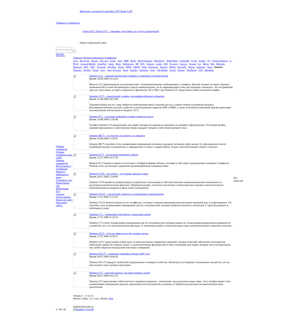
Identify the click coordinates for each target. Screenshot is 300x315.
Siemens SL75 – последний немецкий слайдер (113, 154)
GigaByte (102, 64)
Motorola (77, 67)
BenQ (133, 61)
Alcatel (94, 61)
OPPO (129, 67)
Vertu (152, 70)
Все (111, 298)
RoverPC (182, 67)
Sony (102, 70)
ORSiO (136, 67)
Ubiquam (143, 70)
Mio (213, 64)
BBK (126, 61)
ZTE (201, 70)
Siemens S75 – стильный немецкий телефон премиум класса (121, 116)
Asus (120, 61)
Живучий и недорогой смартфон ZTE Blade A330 (106, 11)
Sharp (210, 67)
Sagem (191, 67)
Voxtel (173, 70)
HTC (142, 64)
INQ (166, 64)
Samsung (200, 67)
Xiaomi (181, 70)
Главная (77, 57)
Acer (75, 61)
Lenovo (183, 64)
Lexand (192, 64)
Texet (125, 70)
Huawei (150, 64)
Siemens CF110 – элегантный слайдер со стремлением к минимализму (126, 194)
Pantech (164, 67)
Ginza (111, 64)
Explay (202, 61)
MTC (86, 67)
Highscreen (128, 64)
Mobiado (220, 64)
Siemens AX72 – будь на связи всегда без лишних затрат (119, 233)
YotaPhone (191, 70)
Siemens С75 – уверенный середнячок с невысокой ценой (120, 214)
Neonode (101, 67)
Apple (113, 61)
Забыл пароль (60, 55)
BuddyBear (172, 61)
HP (137, 64)
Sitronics (77, 70)
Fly (209, 61)
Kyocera (174, 64)
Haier (118, 64)
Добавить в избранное (68, 23)
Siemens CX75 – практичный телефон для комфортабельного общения (126, 96)
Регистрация (60, 54)
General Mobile (88, 64)
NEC (92, 67)
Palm (144, 67)
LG (199, 64)
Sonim (95, 70)
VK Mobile (162, 70)
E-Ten (194, 61)
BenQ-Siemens (145, 61)
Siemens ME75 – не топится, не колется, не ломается (117, 135)
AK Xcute (84, 61)
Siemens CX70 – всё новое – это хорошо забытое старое (118, 173)
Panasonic (153, 67)
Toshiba (134, 70)
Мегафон (209, 70)
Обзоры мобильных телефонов (99, 57)
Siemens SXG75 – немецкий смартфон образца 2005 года (119, 253)
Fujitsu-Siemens (220, 61)
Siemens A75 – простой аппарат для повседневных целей (119, 273)
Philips (172, 67)
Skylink (87, 70)
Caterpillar (185, 61)
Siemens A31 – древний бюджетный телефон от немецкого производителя (128, 76)
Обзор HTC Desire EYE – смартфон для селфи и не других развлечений (121, 31)
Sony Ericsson (114, 70)
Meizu (206, 64)
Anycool (104, 61)
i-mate (159, 64)
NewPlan (112, 67)
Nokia (121, 67)
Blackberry (159, 61)
